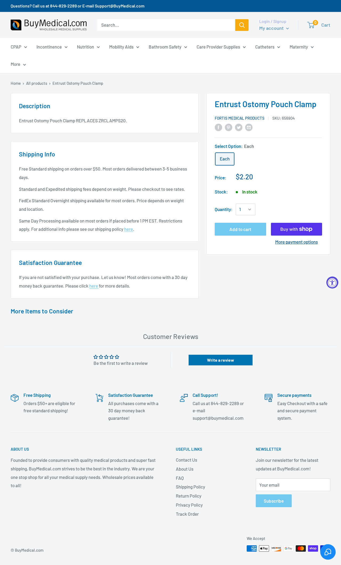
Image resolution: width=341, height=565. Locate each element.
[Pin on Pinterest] (228, 127)
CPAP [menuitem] (16, 46)
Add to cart (240, 229)
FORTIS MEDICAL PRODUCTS (240, 118)
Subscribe (274, 500)
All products (36, 83)
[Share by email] (249, 127)
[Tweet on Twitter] (238, 127)
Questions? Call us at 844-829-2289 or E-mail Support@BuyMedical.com (77, 5)
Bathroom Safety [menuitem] (165, 46)
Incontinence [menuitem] (49, 46)
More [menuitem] (15, 64)
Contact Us (186, 459)
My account (272, 28)
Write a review (220, 359)
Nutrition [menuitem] (85, 46)
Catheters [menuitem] (264, 46)
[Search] (242, 25)
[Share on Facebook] (218, 127)
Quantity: (224, 209)
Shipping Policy (190, 486)
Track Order (187, 513)
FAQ (180, 478)
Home (16, 83)
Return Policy (188, 495)
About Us (184, 468)
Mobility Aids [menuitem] (121, 46)
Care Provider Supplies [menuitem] (218, 46)
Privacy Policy (189, 504)
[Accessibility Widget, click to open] (332, 283)
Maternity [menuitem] (299, 46)
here (128, 229)
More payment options (296, 241)
